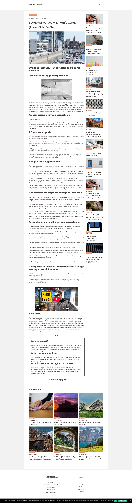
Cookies (91, 5)
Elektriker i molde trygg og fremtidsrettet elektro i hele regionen (94, 30)
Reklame (79, 5)
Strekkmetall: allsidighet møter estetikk (94, 114)
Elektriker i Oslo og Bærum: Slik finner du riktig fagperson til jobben (93, 196)
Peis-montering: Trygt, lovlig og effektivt (94, 154)
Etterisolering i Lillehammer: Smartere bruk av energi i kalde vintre (94, 134)
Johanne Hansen (46, 18)
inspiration (89, 23)
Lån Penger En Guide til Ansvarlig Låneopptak (40, 423)
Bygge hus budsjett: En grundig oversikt (90, 423)
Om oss (85, 5)
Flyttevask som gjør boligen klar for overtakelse (93, 72)
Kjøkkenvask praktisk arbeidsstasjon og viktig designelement (94, 94)
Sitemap (81, 491)
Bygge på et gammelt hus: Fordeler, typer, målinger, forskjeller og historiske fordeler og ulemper (40, 457)
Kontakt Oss (99, 5)
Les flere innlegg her (57, 379)
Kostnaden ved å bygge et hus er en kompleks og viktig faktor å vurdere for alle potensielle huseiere (65, 457)
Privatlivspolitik (122, 500)
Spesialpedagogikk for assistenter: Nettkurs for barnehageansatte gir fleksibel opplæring (94, 217)
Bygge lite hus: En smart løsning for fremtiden (65, 423)
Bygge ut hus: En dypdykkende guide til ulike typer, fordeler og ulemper (90, 457)
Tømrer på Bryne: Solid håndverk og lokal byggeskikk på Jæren (94, 51)
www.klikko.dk (52, 492)
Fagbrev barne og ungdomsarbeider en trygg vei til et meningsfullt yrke (93, 238)
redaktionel (32, 15)
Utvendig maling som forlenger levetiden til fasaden (93, 174)
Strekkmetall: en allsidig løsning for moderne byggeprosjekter (94, 259)
